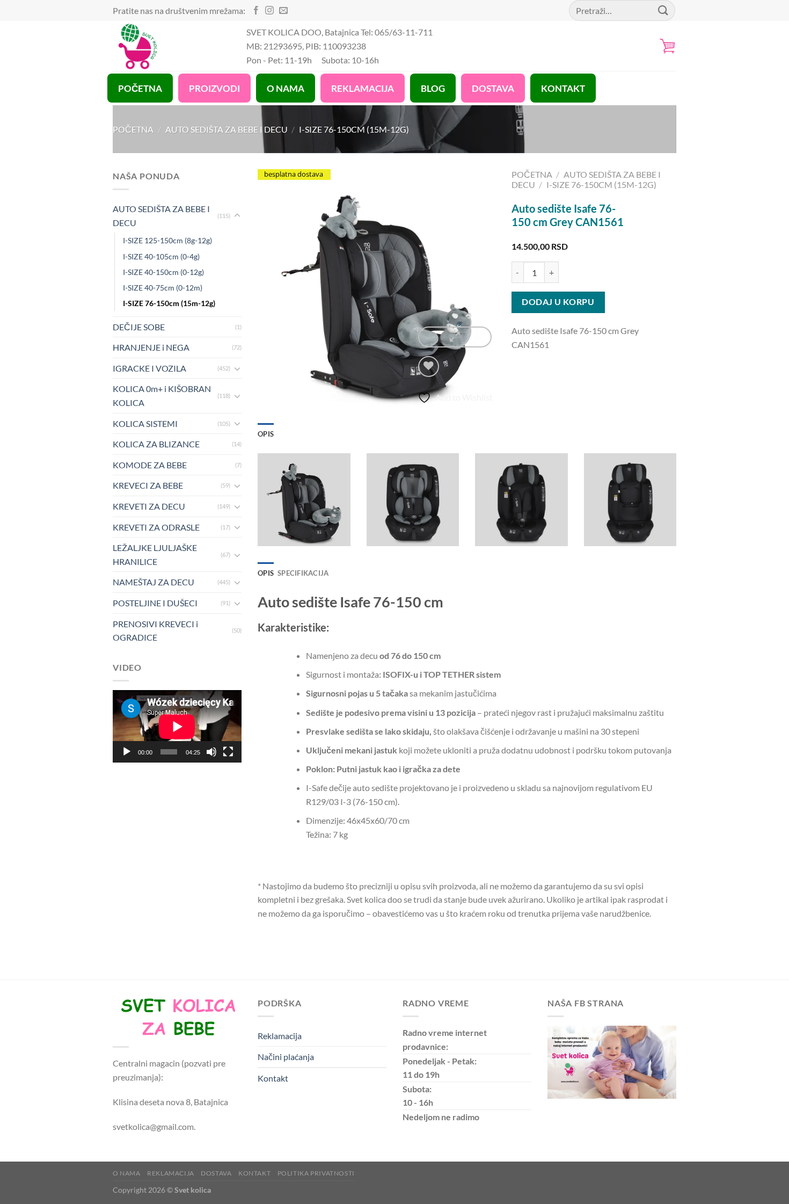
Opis (266, 434)
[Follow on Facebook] (256, 11)
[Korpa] (667, 46)
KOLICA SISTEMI (145, 423)
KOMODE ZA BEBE (150, 465)
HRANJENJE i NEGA (151, 347)
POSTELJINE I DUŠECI (155, 603)
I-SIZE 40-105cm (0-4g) (161, 256)
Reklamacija (280, 1036)
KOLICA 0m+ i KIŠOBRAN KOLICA (162, 395)
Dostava (216, 1173)
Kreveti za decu (149, 506)
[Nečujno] (211, 751)
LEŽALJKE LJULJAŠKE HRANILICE (155, 554)
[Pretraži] (663, 10)
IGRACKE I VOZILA (149, 368)
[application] (177, 726)
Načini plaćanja (286, 1056)
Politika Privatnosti (316, 1173)
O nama (127, 1173)
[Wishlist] (428, 366)
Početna (133, 129)
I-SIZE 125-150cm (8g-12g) (167, 240)
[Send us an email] (283, 11)
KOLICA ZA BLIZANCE (156, 444)
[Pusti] (126, 751)
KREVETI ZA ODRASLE (156, 527)
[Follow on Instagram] (269, 11)
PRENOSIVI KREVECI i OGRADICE (155, 631)
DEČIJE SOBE (139, 327)
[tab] (266, 434)
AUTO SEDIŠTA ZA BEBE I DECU (226, 129)
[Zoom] (454, 337)
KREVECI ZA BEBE (148, 485)
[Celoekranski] (228, 751)
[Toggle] (237, 215)
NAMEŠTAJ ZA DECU (153, 582)
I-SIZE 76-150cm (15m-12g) (354, 129)
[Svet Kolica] (171, 46)
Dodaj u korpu (558, 302)
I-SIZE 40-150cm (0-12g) (163, 272)
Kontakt (273, 1078)
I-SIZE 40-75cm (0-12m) (162, 287)
